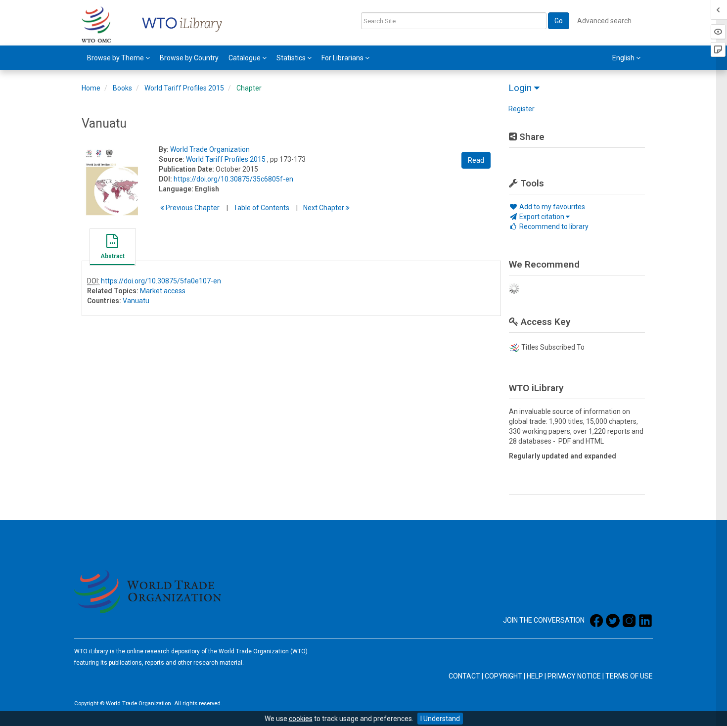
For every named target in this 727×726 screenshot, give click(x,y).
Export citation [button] (542, 217)
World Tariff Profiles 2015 (184, 88)
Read (476, 160)
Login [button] (521, 87)
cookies (301, 719)
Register (521, 109)
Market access (162, 291)
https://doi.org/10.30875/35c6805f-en (233, 179)
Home (91, 88)
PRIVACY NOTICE (574, 676)
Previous (192, 208)
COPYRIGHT (503, 676)
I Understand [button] (440, 719)
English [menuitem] (624, 58)
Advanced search (604, 21)
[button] (112, 248)
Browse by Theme (116, 58)
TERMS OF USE (629, 676)
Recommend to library (553, 226)
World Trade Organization (210, 149)
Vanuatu (136, 301)
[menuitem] (118, 57)
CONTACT (464, 676)
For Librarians (343, 58)
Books (122, 88)
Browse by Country (189, 58)
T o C (261, 208)
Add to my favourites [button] (551, 207)
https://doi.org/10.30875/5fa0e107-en (161, 281)
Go (558, 21)
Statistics (291, 58)
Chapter (249, 88)
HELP (535, 676)
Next (324, 208)
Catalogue (245, 58)
